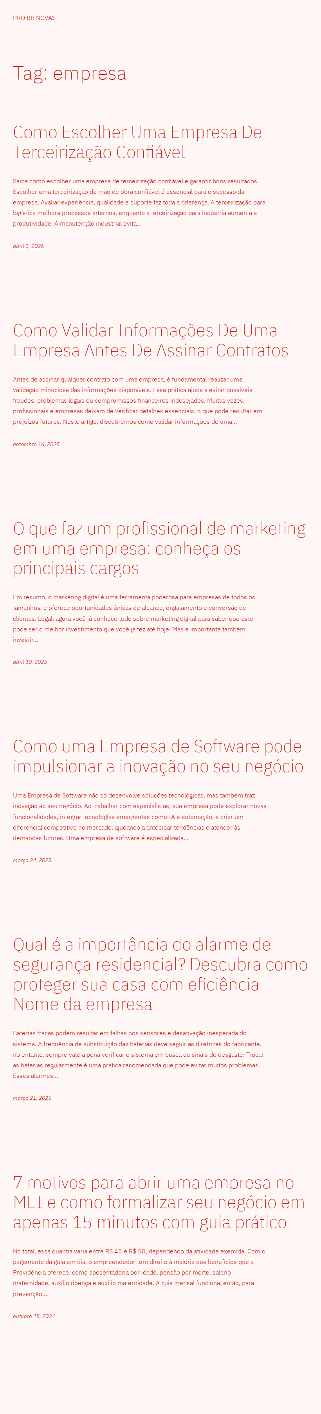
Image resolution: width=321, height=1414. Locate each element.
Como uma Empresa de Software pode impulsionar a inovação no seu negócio (158, 756)
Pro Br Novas (34, 18)
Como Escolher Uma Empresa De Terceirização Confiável (137, 141)
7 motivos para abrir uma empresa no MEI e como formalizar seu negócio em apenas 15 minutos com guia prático (159, 1202)
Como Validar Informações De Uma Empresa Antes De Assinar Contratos (151, 340)
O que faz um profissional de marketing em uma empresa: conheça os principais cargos (159, 548)
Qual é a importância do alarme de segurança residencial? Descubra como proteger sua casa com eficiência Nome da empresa (160, 973)
